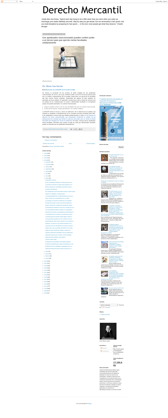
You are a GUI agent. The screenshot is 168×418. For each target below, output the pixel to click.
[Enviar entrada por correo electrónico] (71, 129)
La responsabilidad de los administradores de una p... (59, 196)
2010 (45, 288)
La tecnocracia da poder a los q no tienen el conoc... (59, 219)
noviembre (48, 164)
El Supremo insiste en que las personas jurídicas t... (59, 203)
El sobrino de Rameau (51, 189)
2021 (45, 263)
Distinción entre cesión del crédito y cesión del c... (58, 230)
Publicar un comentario (51, 140)
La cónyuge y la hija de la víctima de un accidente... (58, 200)
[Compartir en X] (78, 129)
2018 (45, 270)
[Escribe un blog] (76, 129)
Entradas (104, 348)
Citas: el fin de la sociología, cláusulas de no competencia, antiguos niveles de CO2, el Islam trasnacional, (116, 244)
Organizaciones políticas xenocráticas (55, 237)
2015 (45, 277)
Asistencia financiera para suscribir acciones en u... (58, 248)
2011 (45, 286)
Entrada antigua (91, 143)
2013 (45, 281)
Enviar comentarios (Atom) (57, 146)
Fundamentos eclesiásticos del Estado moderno (58, 241)
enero (47, 258)
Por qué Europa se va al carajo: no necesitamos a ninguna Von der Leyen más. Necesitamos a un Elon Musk (115, 194)
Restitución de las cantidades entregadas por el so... (59, 246)
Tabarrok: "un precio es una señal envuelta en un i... (59, 223)
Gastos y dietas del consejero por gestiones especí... (59, 205)
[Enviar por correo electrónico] (74, 129)
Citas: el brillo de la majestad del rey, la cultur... (57, 198)
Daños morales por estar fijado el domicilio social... (58, 187)
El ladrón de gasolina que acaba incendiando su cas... (59, 244)
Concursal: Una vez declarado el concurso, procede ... (59, 225)
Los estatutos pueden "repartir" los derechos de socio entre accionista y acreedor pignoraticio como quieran (116, 169)
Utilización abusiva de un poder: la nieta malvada (58, 235)
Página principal (105, 314)
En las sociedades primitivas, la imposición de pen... (59, 182)
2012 (45, 284)
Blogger (90, 403)
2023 (45, 160)
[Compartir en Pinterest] (82, 129)
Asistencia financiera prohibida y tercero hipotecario (59, 232)
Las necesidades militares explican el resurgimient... (59, 209)
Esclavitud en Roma (50, 180)
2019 (45, 268)
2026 (45, 153)
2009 (45, 291)
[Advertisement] (112, 63)
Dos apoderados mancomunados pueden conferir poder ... (60, 191)
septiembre (49, 169)
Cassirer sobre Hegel (51, 239)
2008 (45, 293)
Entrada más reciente (48, 143)
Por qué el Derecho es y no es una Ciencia (116, 155)
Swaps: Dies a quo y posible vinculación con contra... (59, 228)
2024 (45, 158)
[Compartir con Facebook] (80, 129)
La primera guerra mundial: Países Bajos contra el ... (59, 216)
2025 (45, 155)
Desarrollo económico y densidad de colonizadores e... (59, 212)
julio (47, 173)
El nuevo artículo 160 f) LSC (116, 288)
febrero (48, 256)
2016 (45, 275)
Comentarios (105, 351)
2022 (45, 261)
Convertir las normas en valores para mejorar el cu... (59, 184)
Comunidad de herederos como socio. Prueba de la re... (60, 207)
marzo (47, 253)
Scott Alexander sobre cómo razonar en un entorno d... (59, 221)
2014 (45, 279)
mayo (47, 178)
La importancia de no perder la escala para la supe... (59, 214)
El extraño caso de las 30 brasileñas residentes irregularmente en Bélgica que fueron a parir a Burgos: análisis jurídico (116, 259)
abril (47, 251)
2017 (45, 272)
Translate (107, 307)
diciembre (48, 162)
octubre (48, 166)
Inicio (70, 143)
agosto (47, 171)
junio (47, 176)
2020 (45, 265)
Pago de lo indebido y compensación (55, 194)
